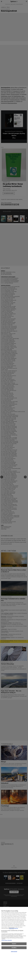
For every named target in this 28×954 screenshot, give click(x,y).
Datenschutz (11, 928)
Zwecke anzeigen (14, 951)
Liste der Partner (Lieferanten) (6, 940)
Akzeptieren (14, 943)
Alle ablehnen (14, 947)
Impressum (16, 928)
